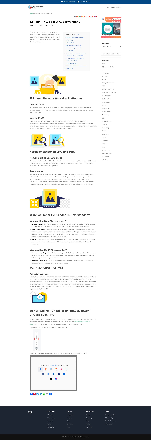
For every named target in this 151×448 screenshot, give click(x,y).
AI (102, 70)
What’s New (51, 418)
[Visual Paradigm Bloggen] (36, 8)
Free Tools (89, 427)
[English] (76, 17)
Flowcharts (70, 424)
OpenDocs (105, 124)
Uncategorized (106, 150)
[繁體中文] (96, 17)
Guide (104, 105)
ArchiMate (105, 76)
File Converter (106, 95)
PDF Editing (50, 25)
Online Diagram (107, 121)
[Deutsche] (74, 17)
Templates (105, 140)
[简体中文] (94, 17)
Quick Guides (106, 134)
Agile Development (107, 67)
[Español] (77, 17)
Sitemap (88, 424)
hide (78, 34)
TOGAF (104, 144)
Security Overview (110, 421)
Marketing (105, 115)
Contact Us (51, 427)
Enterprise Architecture (109, 92)
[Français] (81, 17)
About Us (50, 415)
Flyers (68, 421)
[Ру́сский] (91, 17)
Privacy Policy (109, 418)
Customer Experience (108, 89)
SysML (104, 137)
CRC (103, 86)
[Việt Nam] (92, 17)
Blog (87, 421)
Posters (104, 131)
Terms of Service (110, 415)
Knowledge (89, 418)
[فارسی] (79, 17)
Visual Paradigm (107, 153)
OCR (103, 118)
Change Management (108, 83)
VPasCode (105, 160)
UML (103, 147)
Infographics (106, 108)
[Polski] (87, 17)
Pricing (88, 415)
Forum (49, 424)
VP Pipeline (105, 157)
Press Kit (50, 421)
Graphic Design (106, 102)
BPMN (104, 79)
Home (31, 13)
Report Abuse (109, 424)
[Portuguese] (89, 17)
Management (106, 112)
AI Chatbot (105, 73)
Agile (103, 63)
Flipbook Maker (107, 99)
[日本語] (86, 17)
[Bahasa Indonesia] (84, 17)
